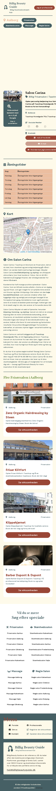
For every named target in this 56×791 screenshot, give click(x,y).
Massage (29, 25)
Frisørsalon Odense (15, 644)
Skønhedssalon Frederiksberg (41, 649)
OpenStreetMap (34, 251)
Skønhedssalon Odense (41, 655)
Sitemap (39, 788)
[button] (28, 232)
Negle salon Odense (41, 683)
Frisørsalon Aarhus (15, 633)
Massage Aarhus (15, 683)
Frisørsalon (29, 20)
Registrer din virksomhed (40, 730)
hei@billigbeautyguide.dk (21, 769)
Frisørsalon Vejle (15, 655)
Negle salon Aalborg (41, 693)
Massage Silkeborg (15, 704)
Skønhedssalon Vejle (41, 660)
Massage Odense (15, 688)
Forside (15, 725)
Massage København (14, 693)
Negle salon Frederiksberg (41, 688)
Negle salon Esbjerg (41, 699)
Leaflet (22, 251)
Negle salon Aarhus (41, 704)
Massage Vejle (15, 699)
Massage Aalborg (15, 677)
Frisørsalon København (14, 660)
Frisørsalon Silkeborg (15, 649)
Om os (14, 730)
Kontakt (15, 734)
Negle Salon (44, 25)
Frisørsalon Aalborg (15, 639)
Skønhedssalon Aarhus (41, 644)
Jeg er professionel (44, 8)
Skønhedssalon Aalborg (41, 639)
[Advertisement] (28, 59)
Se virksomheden (28, 429)
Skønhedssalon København (41, 633)
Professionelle (36, 725)
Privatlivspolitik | (28, 788)
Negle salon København (41, 677)
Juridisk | (17, 788)
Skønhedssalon (13, 25)
